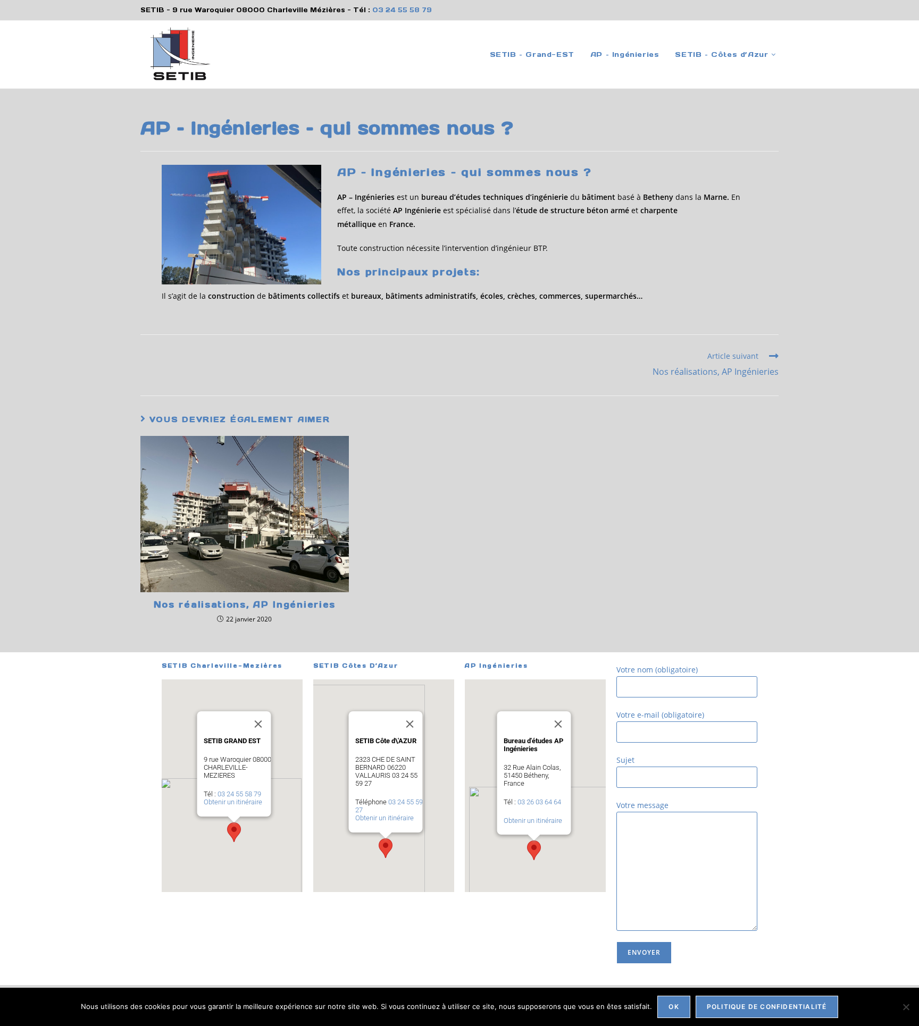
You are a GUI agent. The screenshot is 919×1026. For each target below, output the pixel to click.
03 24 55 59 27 (388, 806)
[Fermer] (258, 724)
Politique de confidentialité (767, 1007)
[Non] (905, 1007)
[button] (234, 832)
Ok (674, 1007)
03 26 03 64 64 (539, 802)
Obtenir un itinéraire (232, 802)
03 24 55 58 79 (402, 10)
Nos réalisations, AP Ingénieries (245, 604)
